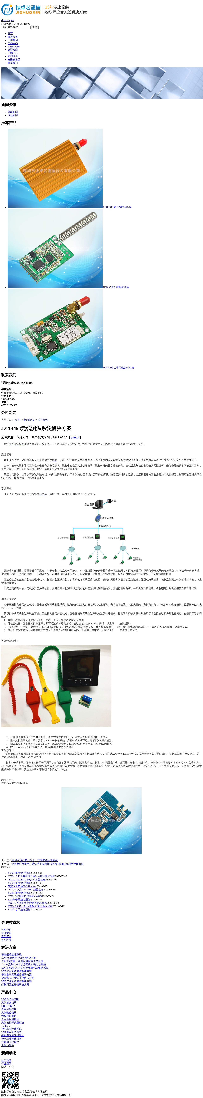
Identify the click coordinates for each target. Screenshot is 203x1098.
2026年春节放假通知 (19, 873)
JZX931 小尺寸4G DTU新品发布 (25, 889)
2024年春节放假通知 (19, 893)
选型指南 (13, 49)
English (10, 20)
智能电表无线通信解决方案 (16, 974)
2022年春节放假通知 (19, 909)
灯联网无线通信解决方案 (15, 984)
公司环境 (6, 939)
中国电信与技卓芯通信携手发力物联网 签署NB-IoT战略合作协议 (47, 863)
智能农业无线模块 (11, 1038)
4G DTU (5, 1025)
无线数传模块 (8, 1012)
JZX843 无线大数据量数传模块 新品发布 (30, 906)
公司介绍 (6, 929)
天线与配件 (7, 1045)
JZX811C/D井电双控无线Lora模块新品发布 (31, 876)
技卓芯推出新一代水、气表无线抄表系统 (34, 860)
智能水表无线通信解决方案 (16, 971)
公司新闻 (13, 112)
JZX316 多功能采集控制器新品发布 (27, 903)
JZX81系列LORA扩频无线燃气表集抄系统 (24, 967)
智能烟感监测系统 (11, 954)
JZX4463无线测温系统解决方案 (18, 957)
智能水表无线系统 (11, 1028)
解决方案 (13, 36)
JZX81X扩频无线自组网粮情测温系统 (22, 961)
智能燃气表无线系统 (12, 1035)
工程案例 (13, 40)
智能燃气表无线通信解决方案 (17, 977)
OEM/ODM (14, 46)
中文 (3, 20)
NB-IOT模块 (8, 1006)
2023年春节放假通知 (19, 899)
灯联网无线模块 (10, 1042)
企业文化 (6, 933)
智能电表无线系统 (11, 1032)
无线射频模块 (8, 1002)
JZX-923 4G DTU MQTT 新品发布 (26, 879)
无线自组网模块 (10, 1019)
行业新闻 (13, 115)
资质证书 (6, 936)
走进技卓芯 (14, 59)
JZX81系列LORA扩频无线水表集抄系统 (23, 964)
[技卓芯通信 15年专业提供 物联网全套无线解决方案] (44, 14)
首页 (10, 33)
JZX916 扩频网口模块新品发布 (25, 896)
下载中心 (13, 53)
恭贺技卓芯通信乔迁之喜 (22, 886)
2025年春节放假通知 (19, 883)
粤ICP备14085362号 (60, 1091)
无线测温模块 (8, 1009)
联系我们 (13, 63)
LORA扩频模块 (10, 999)
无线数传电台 (8, 1016)
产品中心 (13, 43)
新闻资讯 (13, 56)
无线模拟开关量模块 (12, 1022)
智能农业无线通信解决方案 (16, 981)
